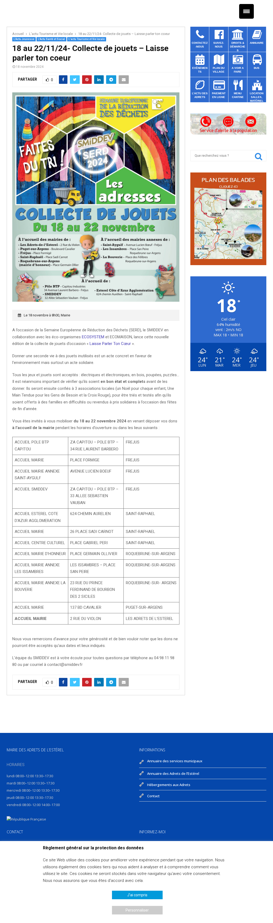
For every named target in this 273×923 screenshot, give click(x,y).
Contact (153, 795)
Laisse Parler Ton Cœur (111, 343)
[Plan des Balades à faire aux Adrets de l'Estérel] (228, 258)
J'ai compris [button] (137, 895)
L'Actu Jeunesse (24, 39)
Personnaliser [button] (137, 910)
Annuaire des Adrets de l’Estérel (173, 773)
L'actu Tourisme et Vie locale (87, 39)
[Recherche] (258, 157)
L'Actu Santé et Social (51, 39)
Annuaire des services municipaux (174, 761)
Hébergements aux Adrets (168, 784)
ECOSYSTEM (93, 337)
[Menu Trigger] (246, 11)
